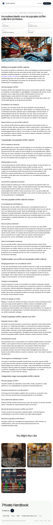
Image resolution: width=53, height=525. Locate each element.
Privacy (41, 520)
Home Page (6, 515)
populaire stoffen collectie (9, 76)
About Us (36, 520)
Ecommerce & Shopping (13, 12)
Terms (45, 520)
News (6, 12)
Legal (49, 520)
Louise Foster (5, 26)
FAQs (18, 515)
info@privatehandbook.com (29, 515)
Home (2, 12)
